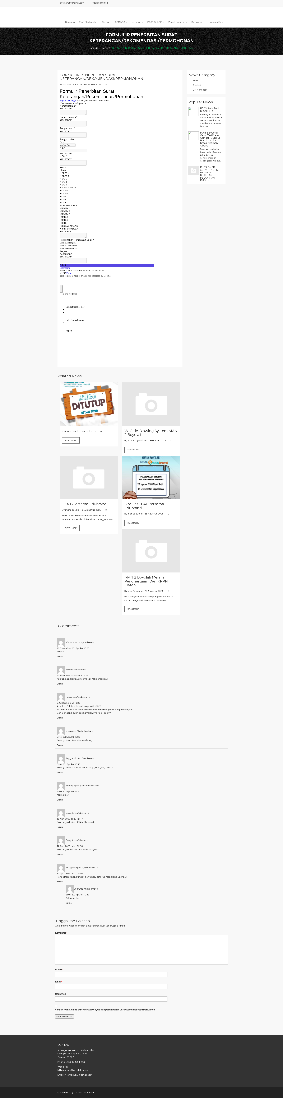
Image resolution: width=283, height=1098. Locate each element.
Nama (59, 969)
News (195, 80)
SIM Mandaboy (200, 90)
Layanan (137, 22)
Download (197, 22)
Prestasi (197, 85)
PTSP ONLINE (154, 22)
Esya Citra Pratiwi (74, 731)
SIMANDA (120, 22)
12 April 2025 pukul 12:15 (70, 846)
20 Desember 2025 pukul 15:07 (73, 648)
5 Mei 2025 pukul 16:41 (68, 791)
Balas (60, 656)
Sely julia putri (72, 813)
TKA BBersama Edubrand (84, 504)
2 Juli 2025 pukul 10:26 (68, 703)
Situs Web (60, 994)
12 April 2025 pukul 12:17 (70, 819)
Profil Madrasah (87, 22)
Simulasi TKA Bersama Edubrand (144, 506)
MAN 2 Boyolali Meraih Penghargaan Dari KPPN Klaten (146, 581)
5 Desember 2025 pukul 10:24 (72, 675)
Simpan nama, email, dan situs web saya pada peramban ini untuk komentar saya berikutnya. (105, 1009)
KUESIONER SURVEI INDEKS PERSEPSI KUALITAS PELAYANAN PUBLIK (209, 174)
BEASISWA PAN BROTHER (209, 109)
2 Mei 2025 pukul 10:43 (77, 895)
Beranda (70, 22)
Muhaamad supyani (76, 642)
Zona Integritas (177, 22)
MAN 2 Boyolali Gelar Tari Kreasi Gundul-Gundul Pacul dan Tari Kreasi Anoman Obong (210, 139)
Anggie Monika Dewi (76, 758)
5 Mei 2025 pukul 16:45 (68, 737)
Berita (105, 22)
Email (58, 982)
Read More (70, 440)
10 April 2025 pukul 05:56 (70, 873)
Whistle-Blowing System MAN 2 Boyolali (150, 433)
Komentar (61, 933)
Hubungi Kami (216, 22)
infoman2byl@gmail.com (72, 3)
